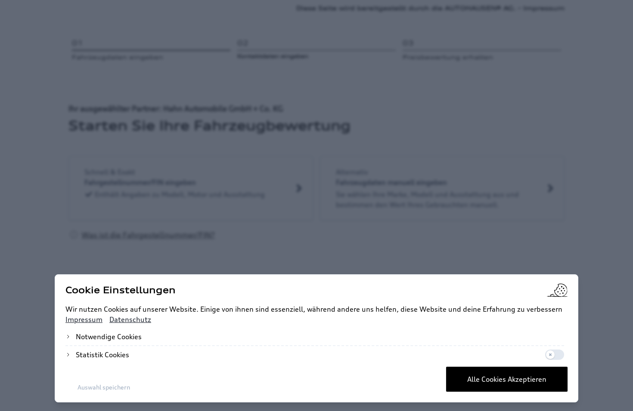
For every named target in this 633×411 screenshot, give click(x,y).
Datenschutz (130, 319)
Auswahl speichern (104, 387)
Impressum (83, 319)
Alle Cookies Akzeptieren (506, 379)
